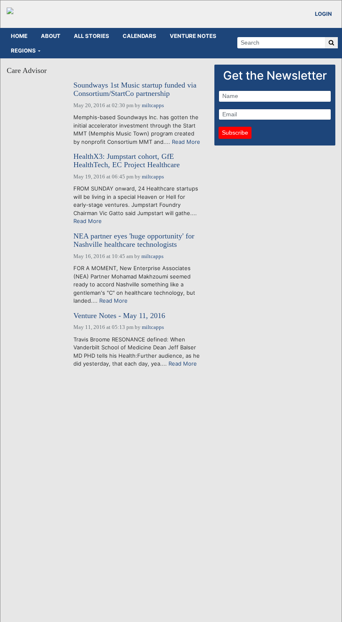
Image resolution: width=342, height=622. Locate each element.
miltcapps (153, 105)
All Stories (91, 36)
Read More (186, 141)
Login (323, 13)
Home (19, 36)
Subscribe (235, 132)
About (50, 36)
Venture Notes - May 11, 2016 (119, 316)
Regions (23, 50)
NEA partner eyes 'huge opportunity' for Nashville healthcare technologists (133, 240)
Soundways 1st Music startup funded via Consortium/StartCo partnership (134, 89)
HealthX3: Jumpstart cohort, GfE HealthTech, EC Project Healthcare (126, 161)
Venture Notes (193, 36)
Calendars (139, 36)
